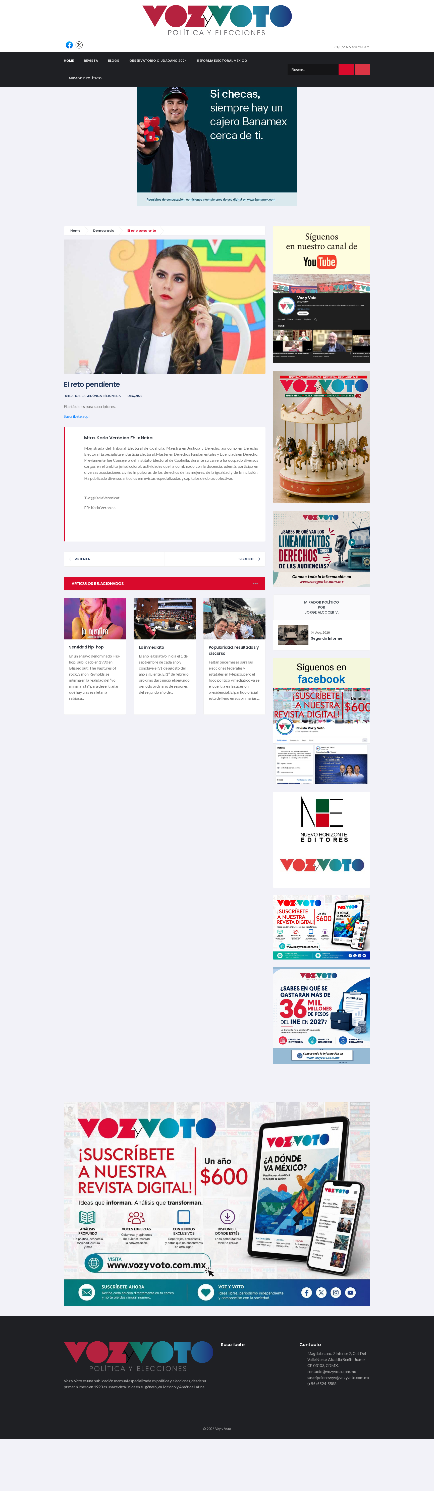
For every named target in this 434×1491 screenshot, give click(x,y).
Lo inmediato (151, 647)
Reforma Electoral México (222, 60)
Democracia (104, 230)
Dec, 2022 (135, 396)
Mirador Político (85, 78)
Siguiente (246, 559)
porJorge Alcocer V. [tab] (321, 607)
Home (71, 60)
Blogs (113, 60)
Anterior (82, 559)
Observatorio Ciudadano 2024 (158, 60)
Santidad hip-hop (86, 647)
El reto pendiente (92, 384)
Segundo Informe (326, 638)
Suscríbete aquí (76, 416)
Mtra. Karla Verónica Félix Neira (93, 396)
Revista (91, 60)
